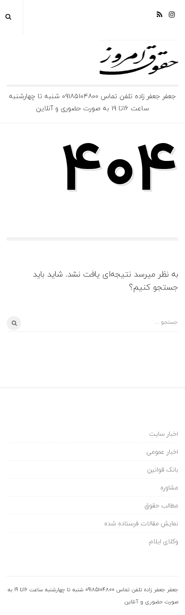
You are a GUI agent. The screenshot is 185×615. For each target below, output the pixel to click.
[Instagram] (172, 17)
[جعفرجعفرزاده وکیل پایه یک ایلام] (92, 62)
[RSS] (160, 17)
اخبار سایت (163, 433)
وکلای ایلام (163, 541)
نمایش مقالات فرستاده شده (141, 523)
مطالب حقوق (161, 505)
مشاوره (169, 487)
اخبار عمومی (162, 451)
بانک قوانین (162, 469)
